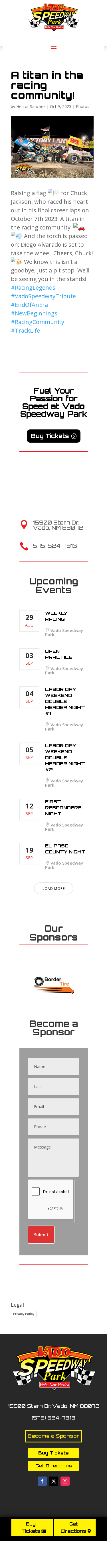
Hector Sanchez (30, 106)
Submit (41, 1234)
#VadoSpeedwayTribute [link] (43, 296)
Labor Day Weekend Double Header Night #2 (65, 757)
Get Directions (73, 1527)
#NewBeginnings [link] (34, 313)
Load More (54, 888)
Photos (82, 106)
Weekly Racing (56, 616)
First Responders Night (63, 807)
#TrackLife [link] (25, 330)
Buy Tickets (30, 1527)
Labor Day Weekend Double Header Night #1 (65, 701)
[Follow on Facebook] (42, 1481)
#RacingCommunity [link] (37, 322)
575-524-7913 (55, 546)
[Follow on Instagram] (65, 1481)
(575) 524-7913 (53, 1418)
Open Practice (58, 654)
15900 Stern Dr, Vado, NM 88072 (58, 525)
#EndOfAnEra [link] (29, 305)
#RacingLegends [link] (33, 287)
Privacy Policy (23, 1314)
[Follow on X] (53, 1481)
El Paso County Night (65, 849)
